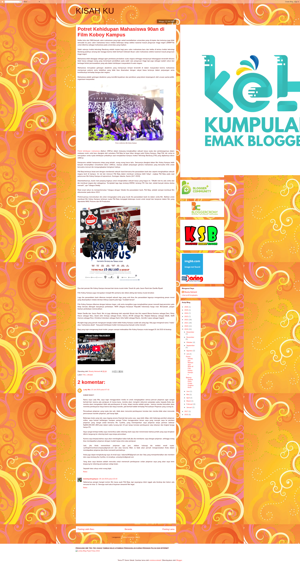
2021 (186, 323)
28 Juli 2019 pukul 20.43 (108, 479)
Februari (189, 404)
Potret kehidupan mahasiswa (89, 151)
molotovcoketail (155, 560)
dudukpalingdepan (90, 479)
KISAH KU (95, 10)
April (188, 398)
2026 (186, 307)
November (190, 337)
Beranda (128, 529)
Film (84, 375)
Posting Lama (168, 529)
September (190, 345)
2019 (186, 329)
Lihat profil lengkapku (190, 295)
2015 (186, 414)
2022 (186, 320)
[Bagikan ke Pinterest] (122, 371)
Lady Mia (86, 390)
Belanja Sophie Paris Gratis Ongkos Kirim (189, 382)
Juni (188, 391)
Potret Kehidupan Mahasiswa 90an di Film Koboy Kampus (189, 365)
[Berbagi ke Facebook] (120, 371)
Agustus (189, 351)
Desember (190, 332)
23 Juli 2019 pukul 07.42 (100, 390)
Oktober (189, 342)
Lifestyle (90, 375)
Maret (188, 401)
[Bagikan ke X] (117, 371)
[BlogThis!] (115, 371)
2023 (186, 316)
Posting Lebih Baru (86, 529)
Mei (188, 394)
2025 (186, 310)
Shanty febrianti (190, 292)
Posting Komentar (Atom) (130, 537)
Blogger (179, 560)
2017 (186, 411)
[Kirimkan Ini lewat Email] (113, 371)
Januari (189, 407)
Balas (85, 472)
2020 (186, 326)
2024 (186, 313)
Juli (187, 354)
